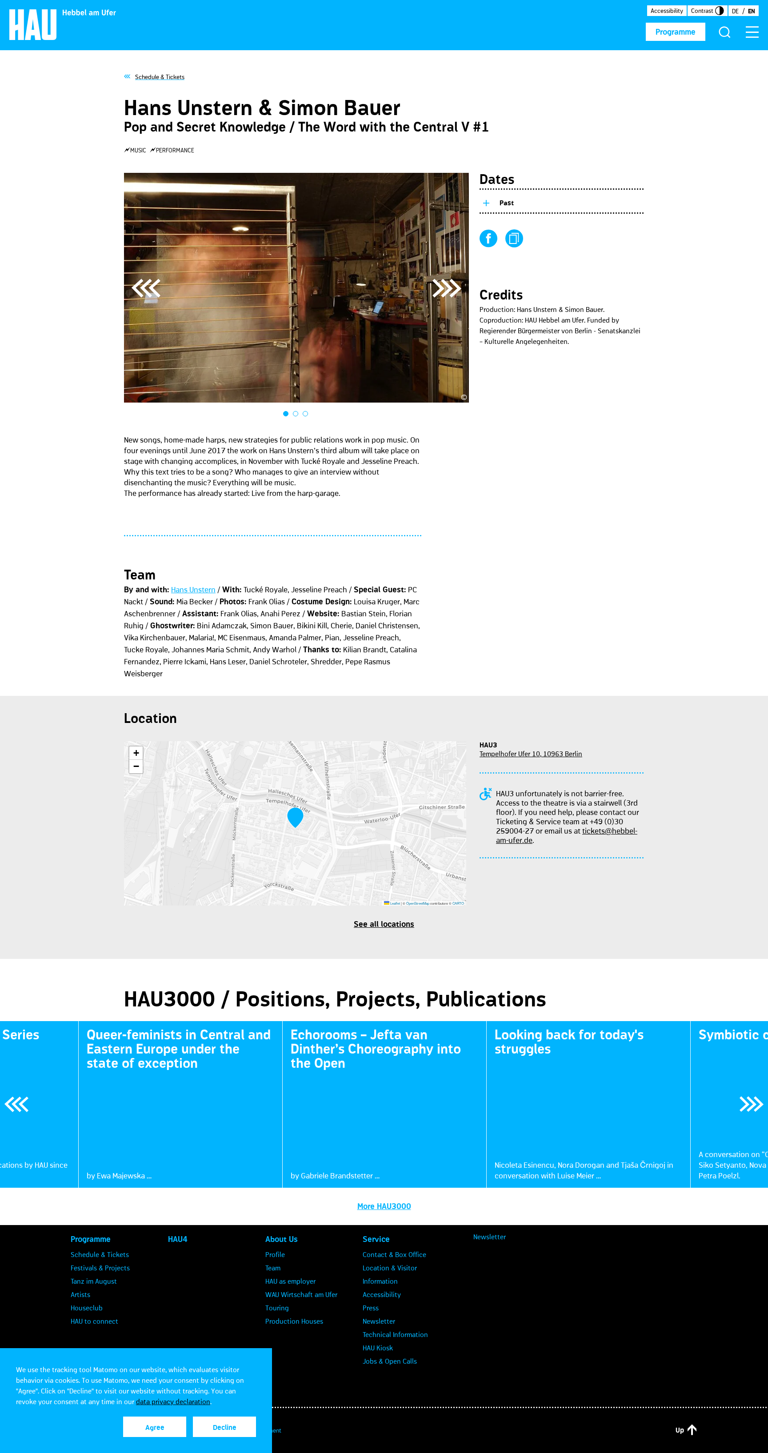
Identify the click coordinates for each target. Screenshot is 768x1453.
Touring (277, 1308)
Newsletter (379, 1321)
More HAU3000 (384, 1206)
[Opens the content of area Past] (486, 201)
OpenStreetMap (417, 903)
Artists (80, 1294)
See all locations (384, 924)
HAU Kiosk (378, 1348)
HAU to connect (94, 1321)
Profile (275, 1254)
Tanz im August (94, 1281)
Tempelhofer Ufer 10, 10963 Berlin (531, 754)
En (751, 11)
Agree (154, 1427)
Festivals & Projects (100, 1268)
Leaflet (394, 903)
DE (735, 11)
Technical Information (395, 1334)
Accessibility (667, 10)
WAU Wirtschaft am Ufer (301, 1294)
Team (272, 1268)
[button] (295, 817)
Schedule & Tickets (100, 1254)
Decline (224, 1427)
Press (371, 1308)
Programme (676, 32)
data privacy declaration (173, 1401)
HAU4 (178, 1239)
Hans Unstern (193, 589)
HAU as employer (290, 1281)
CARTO (458, 903)
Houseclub (87, 1308)
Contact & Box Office (394, 1254)
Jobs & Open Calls (390, 1361)
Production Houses (294, 1321)
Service (376, 1239)
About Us (281, 1239)
